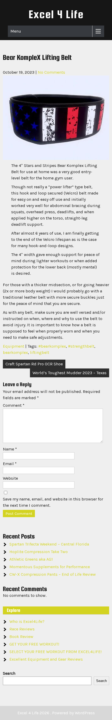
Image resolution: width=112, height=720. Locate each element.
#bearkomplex (52, 346)
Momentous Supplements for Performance (49, 566)
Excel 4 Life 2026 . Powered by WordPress (56, 712)
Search (9, 673)
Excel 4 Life (56, 14)
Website (10, 478)
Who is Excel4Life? (27, 621)
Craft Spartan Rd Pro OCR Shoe (34, 363)
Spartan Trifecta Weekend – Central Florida (49, 544)
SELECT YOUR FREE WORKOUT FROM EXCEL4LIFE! (55, 651)
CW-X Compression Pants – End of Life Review (52, 574)
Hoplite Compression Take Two (38, 551)
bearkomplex (15, 352)
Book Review (21, 636)
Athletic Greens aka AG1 (31, 559)
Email (10, 463)
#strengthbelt (81, 346)
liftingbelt (39, 352)
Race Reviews (22, 629)
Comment (13, 405)
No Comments (51, 72)
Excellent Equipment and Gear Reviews (46, 659)
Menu (15, 31)
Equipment (13, 346)
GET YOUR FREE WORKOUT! (34, 644)
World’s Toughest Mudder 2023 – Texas (70, 372)
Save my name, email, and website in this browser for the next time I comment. (53, 502)
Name (10, 449)
